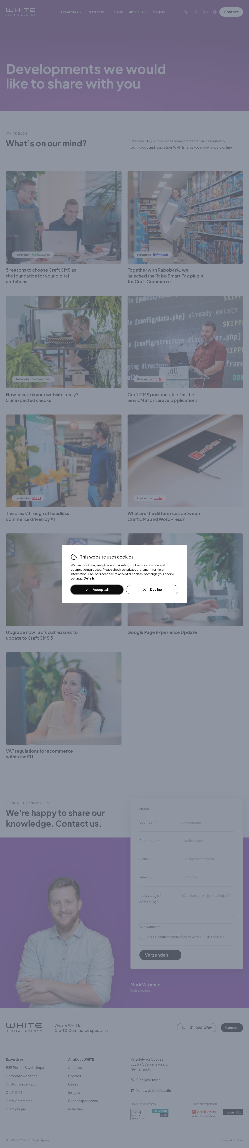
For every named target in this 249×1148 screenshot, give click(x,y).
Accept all (101, 589)
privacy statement (139, 569)
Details (89, 578)
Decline (156, 589)
